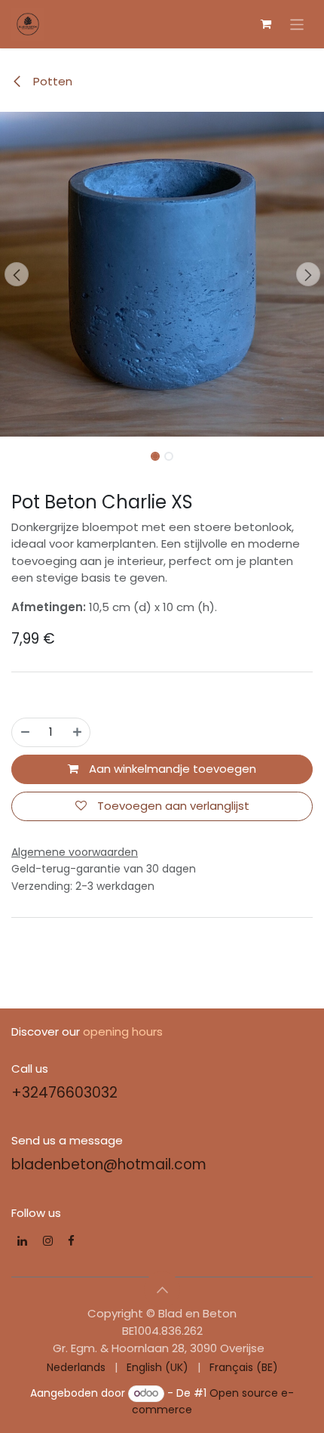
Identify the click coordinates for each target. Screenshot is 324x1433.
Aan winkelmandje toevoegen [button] (171, 769)
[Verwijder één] (25, 732)
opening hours (123, 1031)
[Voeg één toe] (77, 732)
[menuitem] (76, 1367)
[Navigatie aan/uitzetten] (297, 24)
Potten (51, 81)
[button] (16, 274)
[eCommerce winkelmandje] (266, 24)
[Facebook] (71, 1240)
